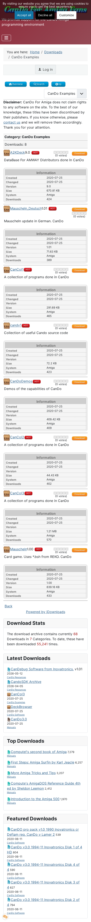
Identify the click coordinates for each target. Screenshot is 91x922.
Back (8, 606)
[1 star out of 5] (55, 152)
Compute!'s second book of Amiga (39, 752)
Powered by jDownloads (45, 612)
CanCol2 (17, 437)
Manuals (11, 727)
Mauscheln (18, 549)
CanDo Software (16, 714)
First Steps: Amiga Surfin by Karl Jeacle (42, 762)
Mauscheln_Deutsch (25, 208)
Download (79, 153)
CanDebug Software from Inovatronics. (42, 669)
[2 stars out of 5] (56, 152)
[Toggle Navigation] (6, 38)
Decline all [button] (45, 15)
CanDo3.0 (19, 719)
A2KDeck (17, 152)
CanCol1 (16, 269)
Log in (47, 69)
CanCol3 (17, 493)
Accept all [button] (24, 15)
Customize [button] (66, 15)
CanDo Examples (16, 702)
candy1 (15, 325)
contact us (11, 122)
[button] (5, 917)
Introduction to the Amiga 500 (35, 799)
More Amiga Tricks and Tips (33, 773)
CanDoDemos (21, 381)
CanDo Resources (16, 677)
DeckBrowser (21, 707)
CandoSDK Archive (26, 682)
